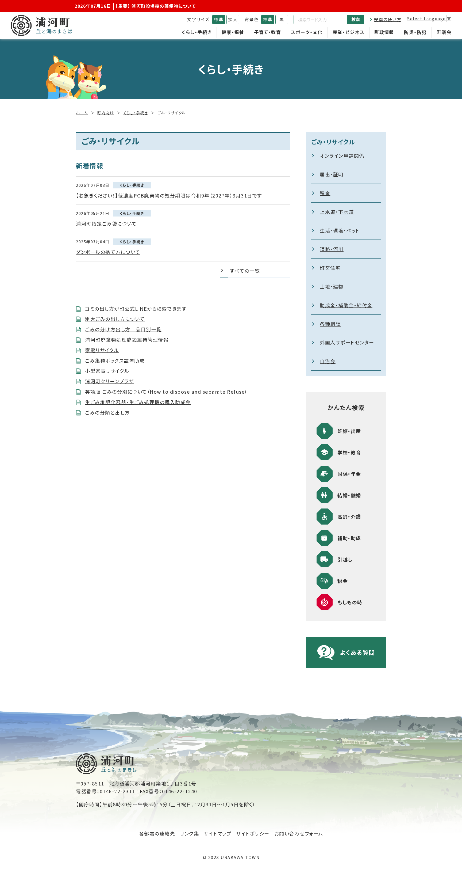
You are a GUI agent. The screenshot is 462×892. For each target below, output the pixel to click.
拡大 (232, 19)
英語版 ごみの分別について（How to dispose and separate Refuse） (166, 391)
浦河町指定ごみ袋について (106, 223)
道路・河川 (332, 248)
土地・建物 (332, 286)
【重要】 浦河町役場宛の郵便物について (156, 6)
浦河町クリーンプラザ (109, 381)
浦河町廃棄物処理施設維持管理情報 (126, 339)
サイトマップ (217, 833)
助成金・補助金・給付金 (346, 305)
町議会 (444, 32)
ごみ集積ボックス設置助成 (115, 360)
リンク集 (189, 833)
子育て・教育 (267, 32)
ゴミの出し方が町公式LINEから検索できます (135, 308)
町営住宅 (330, 267)
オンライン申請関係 (342, 155)
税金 (325, 192)
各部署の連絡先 (157, 833)
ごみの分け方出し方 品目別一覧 (123, 329)
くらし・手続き (197, 32)
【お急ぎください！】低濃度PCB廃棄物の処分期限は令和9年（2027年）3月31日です (169, 195)
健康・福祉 (233, 32)
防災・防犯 (415, 32)
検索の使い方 (387, 19)
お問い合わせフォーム (298, 833)
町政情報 (384, 32)
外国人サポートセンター (347, 342)
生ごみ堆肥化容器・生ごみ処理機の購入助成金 (138, 401)
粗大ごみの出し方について (115, 318)
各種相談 (330, 323)
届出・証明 (332, 174)
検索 (355, 19)
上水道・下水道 (337, 211)
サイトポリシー (253, 833)
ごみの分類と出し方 (107, 412)
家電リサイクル (102, 350)
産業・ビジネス (349, 32)
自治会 (328, 361)
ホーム (82, 112)
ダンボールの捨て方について (108, 251)
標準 (218, 19)
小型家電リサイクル (107, 370)
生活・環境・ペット (340, 230)
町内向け (105, 112)
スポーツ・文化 (307, 32)
